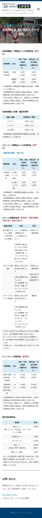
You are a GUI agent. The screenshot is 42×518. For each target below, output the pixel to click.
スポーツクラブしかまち (23, 513)
